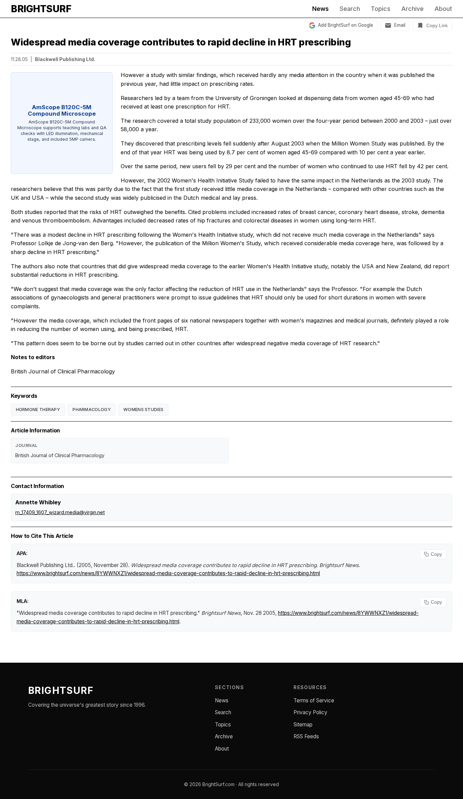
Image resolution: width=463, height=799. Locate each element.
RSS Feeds (306, 736)
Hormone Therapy (38, 409)
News (320, 9)
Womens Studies (143, 409)
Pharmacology (92, 409)
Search (350, 9)
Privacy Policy (310, 712)
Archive (412, 9)
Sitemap (303, 724)
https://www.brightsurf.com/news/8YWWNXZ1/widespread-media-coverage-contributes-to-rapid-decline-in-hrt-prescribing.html (168, 573)
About (443, 9)
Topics (380, 9)
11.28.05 (19, 59)
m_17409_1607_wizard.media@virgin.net (60, 512)
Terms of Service (314, 700)
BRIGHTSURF (41, 9)
